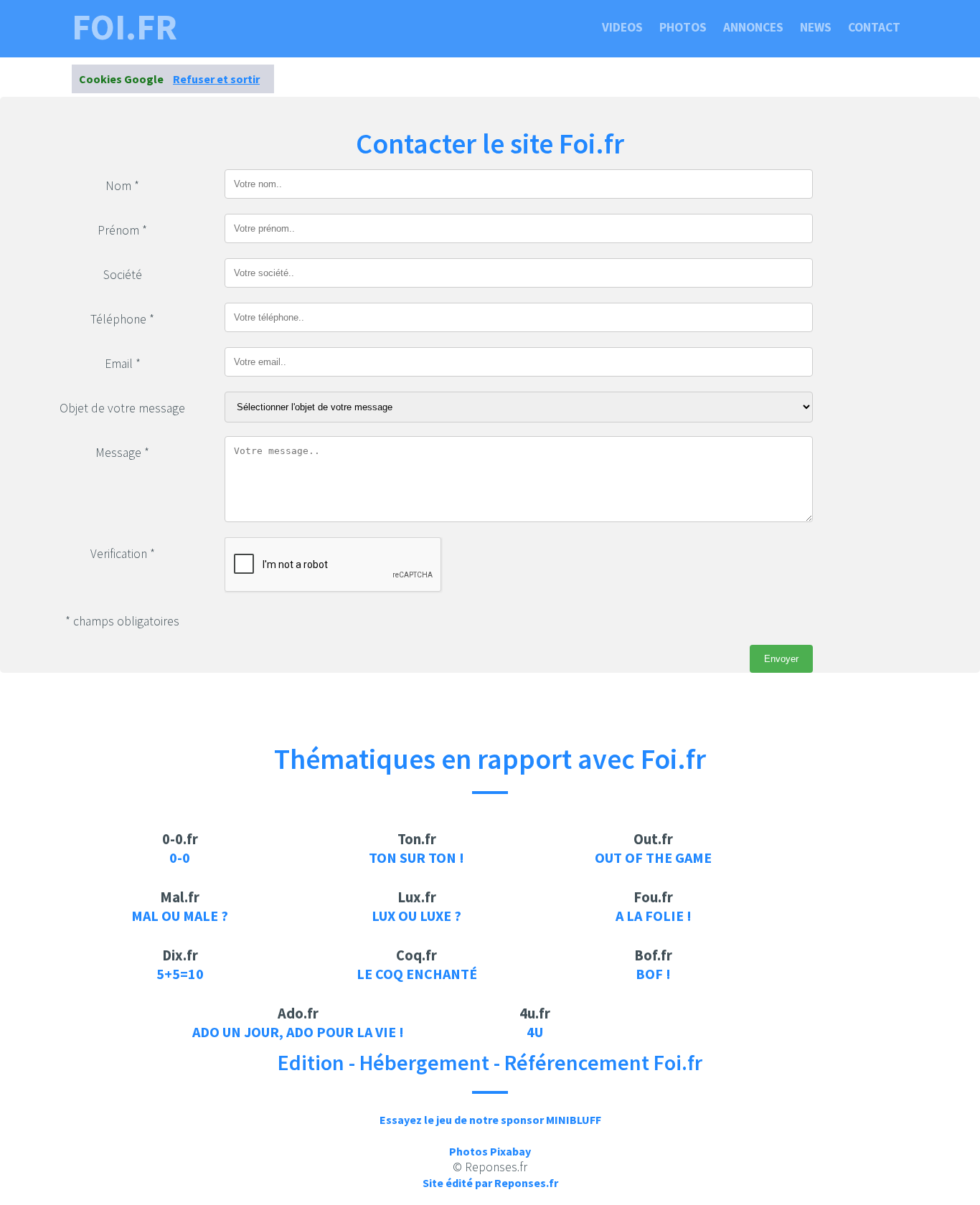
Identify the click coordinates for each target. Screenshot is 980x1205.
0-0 (179, 857)
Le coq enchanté (417, 974)
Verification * (122, 554)
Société (122, 275)
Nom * (122, 186)
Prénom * (122, 230)
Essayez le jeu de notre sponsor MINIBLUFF (490, 1119)
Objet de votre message (122, 408)
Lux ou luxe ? (416, 916)
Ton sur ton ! (416, 857)
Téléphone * (122, 319)
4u (535, 1032)
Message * (122, 452)
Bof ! (653, 974)
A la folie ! (654, 916)
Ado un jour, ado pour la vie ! (298, 1032)
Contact (874, 27)
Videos (622, 27)
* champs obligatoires (122, 621)
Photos (683, 27)
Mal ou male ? (179, 916)
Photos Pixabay (490, 1151)
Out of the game (653, 857)
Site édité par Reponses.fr (490, 1183)
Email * (123, 364)
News (815, 27)
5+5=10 (180, 974)
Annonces (753, 27)
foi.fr (124, 27)
